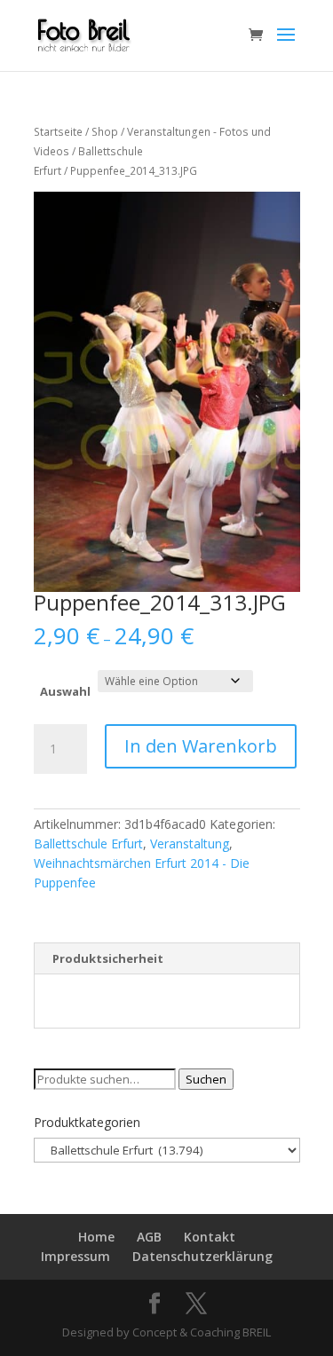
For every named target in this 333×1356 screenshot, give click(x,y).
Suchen (206, 1079)
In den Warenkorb (200, 746)
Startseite (58, 131)
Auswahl (65, 691)
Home (96, 1236)
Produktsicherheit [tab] (107, 958)
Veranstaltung (189, 843)
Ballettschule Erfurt (88, 843)
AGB (149, 1236)
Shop (104, 131)
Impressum (75, 1256)
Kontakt (209, 1236)
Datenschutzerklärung (202, 1256)
